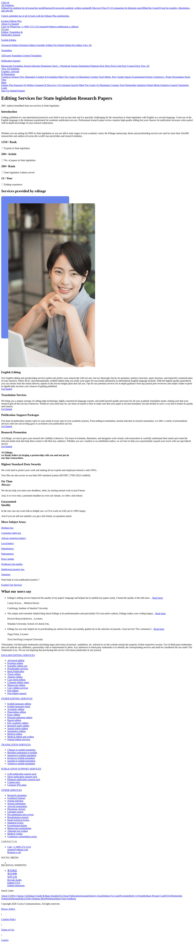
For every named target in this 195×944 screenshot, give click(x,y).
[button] (69, 26)
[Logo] (5, 29)
